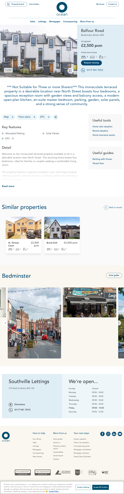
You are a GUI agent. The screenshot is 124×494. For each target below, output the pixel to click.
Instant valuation (80, 439)
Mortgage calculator (81, 453)
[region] (62, 487)
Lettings (42, 22)
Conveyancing (70, 22)
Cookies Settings (83, 487)
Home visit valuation (102, 127)
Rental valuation (100, 131)
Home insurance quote (104, 135)
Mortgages (54, 22)
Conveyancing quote (82, 446)
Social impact (58, 456)
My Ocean (100, 4)
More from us (87, 22)
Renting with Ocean (102, 159)
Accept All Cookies (100, 487)
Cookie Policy (54, 491)
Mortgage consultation (82, 449)
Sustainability (58, 452)
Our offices (37, 439)
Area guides (57, 439)
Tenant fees (98, 163)
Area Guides (34, 4)
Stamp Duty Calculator (82, 456)
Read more (8, 186)
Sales (32, 22)
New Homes (37, 456)
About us (56, 442)
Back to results (115, 208)
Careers (56, 459)
